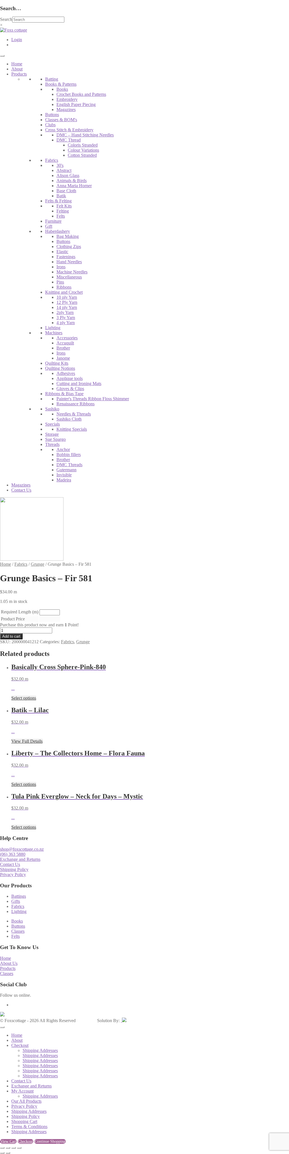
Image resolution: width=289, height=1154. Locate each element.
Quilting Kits (56, 363)
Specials (52, 424)
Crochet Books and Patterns (81, 94)
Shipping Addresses (40, 1050)
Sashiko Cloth (69, 419)
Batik (61, 195)
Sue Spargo (55, 439)
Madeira (63, 479)
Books (62, 89)
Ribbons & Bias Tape (64, 393)
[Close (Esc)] (19, 1148)
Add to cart (11, 636)
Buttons (52, 114)
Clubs (50, 124)
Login (16, 39)
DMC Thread (68, 140)
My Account (22, 1091)
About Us (8, 963)
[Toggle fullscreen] (8, 1148)
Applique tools (69, 378)
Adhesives (65, 373)
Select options (23, 698)
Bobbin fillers (68, 454)
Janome (63, 358)
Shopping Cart (24, 1121)
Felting (62, 211)
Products (19, 74)
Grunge (37, 564)
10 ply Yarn (66, 297)
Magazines (66, 109)
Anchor (63, 449)
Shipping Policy (14, 869)
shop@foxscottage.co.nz (22, 849)
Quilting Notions (60, 368)
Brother (63, 348)
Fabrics (51, 160)
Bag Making (67, 236)
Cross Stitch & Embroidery (69, 129)
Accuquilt (65, 343)
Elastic (62, 251)
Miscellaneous (69, 277)
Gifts (15, 901)
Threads (52, 444)
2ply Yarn (65, 312)
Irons (60, 266)
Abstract (63, 170)
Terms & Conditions (29, 1126)
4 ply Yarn (65, 322)
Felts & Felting (58, 200)
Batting (51, 79)
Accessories (67, 337)
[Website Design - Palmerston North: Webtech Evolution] (123, 1020)
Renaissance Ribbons (75, 403)
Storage (52, 434)
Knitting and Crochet (64, 292)
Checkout (20, 1045)
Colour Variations (83, 150)
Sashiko (52, 408)
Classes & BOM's (61, 119)
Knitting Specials (71, 429)
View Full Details (27, 741)
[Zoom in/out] (2, 1148)
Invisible (64, 474)
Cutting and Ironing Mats (78, 383)
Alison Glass (67, 175)
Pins (60, 282)
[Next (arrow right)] (8, 1153)
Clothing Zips (68, 246)
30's (60, 165)
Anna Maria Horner (74, 185)
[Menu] (2, 56)
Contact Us (21, 490)
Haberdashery (57, 231)
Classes (18, 931)
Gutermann (66, 469)
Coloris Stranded (83, 145)
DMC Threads (69, 464)
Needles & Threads (73, 414)
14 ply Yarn (66, 307)
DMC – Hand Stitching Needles (85, 134)
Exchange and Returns (20, 859)
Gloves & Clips (70, 388)
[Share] (13, 1148)
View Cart (8, 1141)
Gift (48, 226)
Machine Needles (71, 271)
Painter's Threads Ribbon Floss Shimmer (92, 398)
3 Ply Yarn (65, 317)
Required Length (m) (19, 611)
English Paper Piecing (76, 104)
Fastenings (65, 256)
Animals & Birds (71, 180)
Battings (18, 896)
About (17, 69)
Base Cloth (66, 190)
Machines (53, 332)
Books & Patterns (60, 84)
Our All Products (26, 1101)
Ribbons (63, 287)
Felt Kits (64, 206)
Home (16, 63)
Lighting (52, 327)
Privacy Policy (13, 874)
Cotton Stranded (82, 155)
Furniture (53, 221)
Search (6, 19)
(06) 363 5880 (12, 854)
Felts (60, 216)
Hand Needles (69, 261)
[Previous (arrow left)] (2, 1153)
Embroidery (67, 99)
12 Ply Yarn (66, 302)
